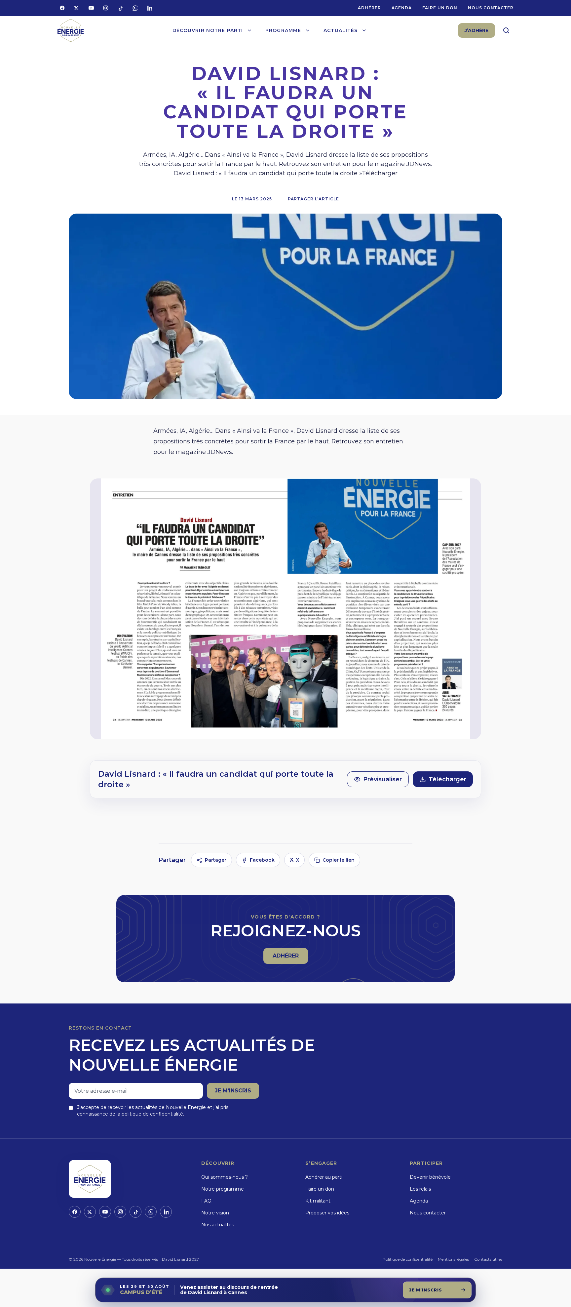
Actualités (341, 30)
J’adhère (476, 30)
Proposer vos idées (327, 1213)
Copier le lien (339, 860)
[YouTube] (91, 8)
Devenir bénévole (430, 1177)
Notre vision (215, 1213)
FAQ (206, 1201)
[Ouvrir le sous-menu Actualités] (364, 30)
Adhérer (369, 7)
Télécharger (447, 779)
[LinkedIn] (149, 8)
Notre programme (222, 1189)
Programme (283, 30)
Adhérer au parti (323, 1177)
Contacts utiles (488, 1259)
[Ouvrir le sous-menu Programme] (307, 30)
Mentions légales (453, 1259)
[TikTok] (120, 8)
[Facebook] (62, 8)
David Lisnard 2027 (180, 1259)
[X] (76, 8)
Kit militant (317, 1201)
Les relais (420, 1189)
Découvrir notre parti (207, 30)
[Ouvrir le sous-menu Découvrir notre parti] (249, 30)
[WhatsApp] (134, 8)
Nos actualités (217, 1225)
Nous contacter (491, 7)
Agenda (402, 7)
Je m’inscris (233, 1090)
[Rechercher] (506, 30)
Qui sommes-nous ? (224, 1177)
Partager (215, 860)
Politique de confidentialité (408, 1259)
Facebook (262, 860)
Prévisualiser (382, 779)
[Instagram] (105, 8)
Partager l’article (313, 198)
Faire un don (439, 7)
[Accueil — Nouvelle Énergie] (70, 30)
